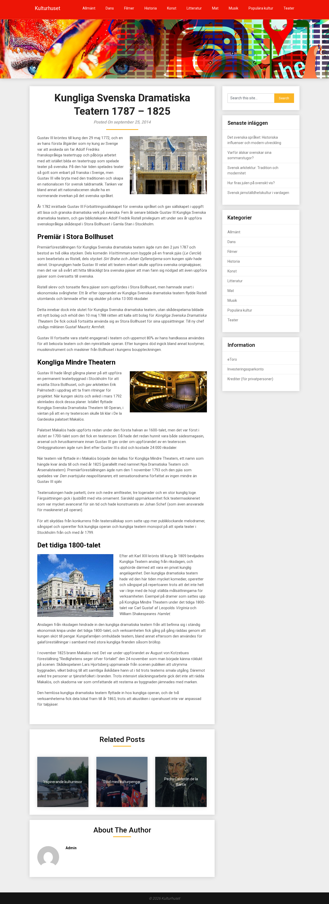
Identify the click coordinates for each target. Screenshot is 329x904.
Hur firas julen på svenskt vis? (251, 183)
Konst (171, 8)
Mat (215, 8)
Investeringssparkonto (245, 369)
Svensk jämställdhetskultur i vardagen (258, 193)
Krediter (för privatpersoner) (250, 379)
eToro (232, 359)
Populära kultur (261, 8)
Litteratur (194, 8)
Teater (289, 8)
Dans (110, 8)
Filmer (129, 8)
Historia (150, 8)
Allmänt (89, 8)
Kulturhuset (47, 8)
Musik (233, 8)
